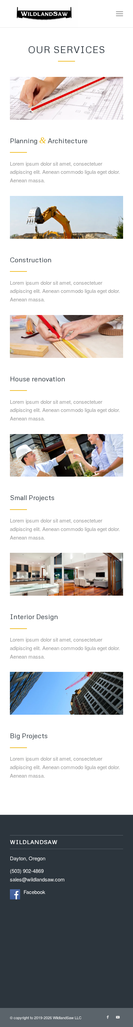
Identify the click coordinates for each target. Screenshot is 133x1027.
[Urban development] (66, 693)
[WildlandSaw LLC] (55, 13)
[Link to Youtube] (118, 1017)
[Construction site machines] (66, 217)
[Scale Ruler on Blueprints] (66, 98)
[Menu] (119, 13)
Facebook (34, 891)
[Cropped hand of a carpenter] (66, 336)
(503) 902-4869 (27, 870)
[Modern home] (66, 574)
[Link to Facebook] (108, 1017)
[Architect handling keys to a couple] (66, 455)
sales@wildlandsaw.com (37, 879)
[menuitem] (119, 13)
